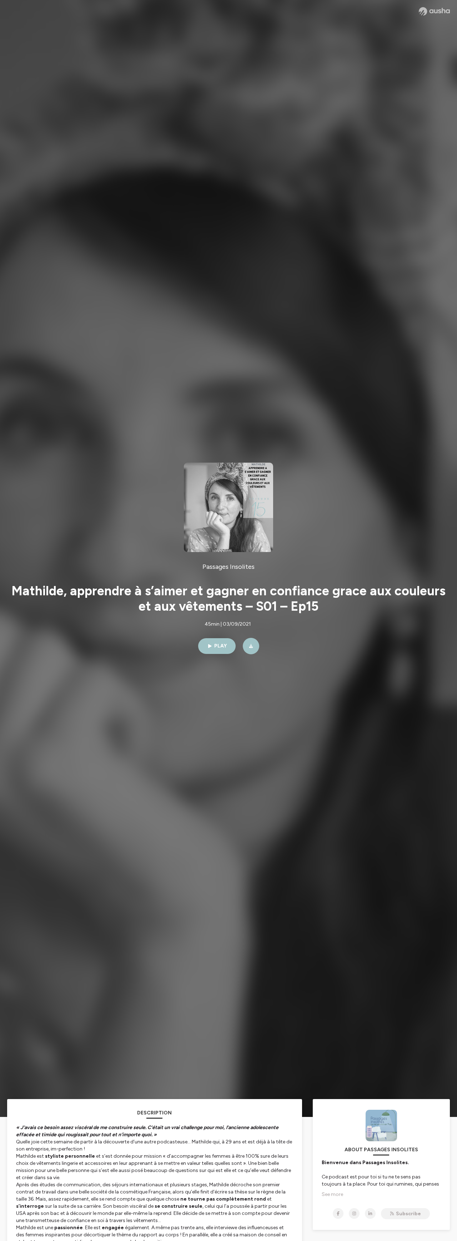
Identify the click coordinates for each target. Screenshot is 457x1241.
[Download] (251, 646)
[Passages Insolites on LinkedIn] (370, 1213)
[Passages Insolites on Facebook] (338, 1213)
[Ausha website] (434, 11)
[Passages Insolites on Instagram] (354, 1213)
